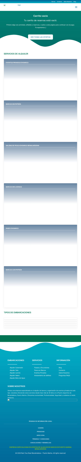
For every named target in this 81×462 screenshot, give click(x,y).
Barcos (53, 1)
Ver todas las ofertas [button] (40, 37)
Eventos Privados (40, 379)
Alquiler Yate (14, 377)
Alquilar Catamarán (16, 374)
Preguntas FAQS (64, 382)
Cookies (41, 434)
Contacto (59, 1)
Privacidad (41, 438)
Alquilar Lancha (15, 379)
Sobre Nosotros (68, 1)
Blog (75, 1)
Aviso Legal (41, 442)
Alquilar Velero (15, 382)
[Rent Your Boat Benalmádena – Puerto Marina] (18, 7)
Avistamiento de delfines (42, 382)
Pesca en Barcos (40, 377)
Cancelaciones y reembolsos (40, 449)
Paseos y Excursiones (41, 374)
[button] (76, 7)
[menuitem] (54, 1)
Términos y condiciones (40, 445)
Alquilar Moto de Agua (17, 384)
